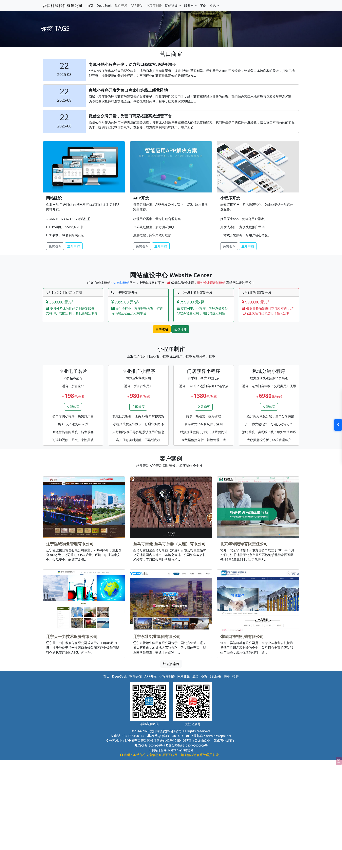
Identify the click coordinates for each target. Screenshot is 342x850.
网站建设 (183, 676)
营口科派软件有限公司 (62, 5)
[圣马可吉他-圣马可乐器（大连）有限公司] (171, 507)
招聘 (235, 676)
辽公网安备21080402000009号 (188, 745)
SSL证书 (215, 676)
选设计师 (180, 329)
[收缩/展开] (338, 425)
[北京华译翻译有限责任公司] (258, 507)
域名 (195, 676)
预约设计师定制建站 (211, 282)
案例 (203, 5)
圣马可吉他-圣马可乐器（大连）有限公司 (169, 543)
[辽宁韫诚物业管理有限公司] (84, 507)
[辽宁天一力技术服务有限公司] (84, 600)
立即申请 (73, 246)
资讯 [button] (213, 5)
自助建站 (161, 329)
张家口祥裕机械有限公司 (242, 636)
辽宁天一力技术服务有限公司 (72, 636)
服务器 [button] (189, 5)
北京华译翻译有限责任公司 (244, 543)
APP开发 (137, 5)
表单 (227, 676)
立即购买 (73, 407)
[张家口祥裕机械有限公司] (258, 600)
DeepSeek (104, 5)
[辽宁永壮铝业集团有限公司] (171, 600)
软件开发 (121, 5)
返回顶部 (338, 761)
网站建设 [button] (172, 5)
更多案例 (172, 664)
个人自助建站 (119, 282)
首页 (90, 5)
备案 (204, 676)
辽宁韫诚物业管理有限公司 (70, 543)
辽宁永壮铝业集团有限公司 (157, 636)
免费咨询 (55, 246)
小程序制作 (154, 5)
